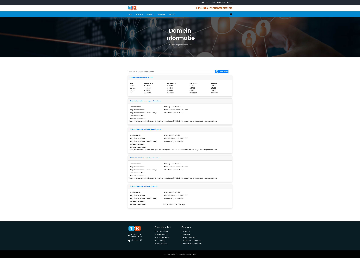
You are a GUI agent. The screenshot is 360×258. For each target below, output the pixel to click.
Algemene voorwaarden (192, 241)
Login (230, 2)
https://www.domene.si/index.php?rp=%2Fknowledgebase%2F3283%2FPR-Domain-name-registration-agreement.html (173, 121)
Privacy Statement (190, 238)
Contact (172, 14)
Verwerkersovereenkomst (192, 244)
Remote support (209, 2)
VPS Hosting (161, 241)
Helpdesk (221, 2)
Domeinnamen (162, 244)
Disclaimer (187, 234)
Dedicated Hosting (163, 238)
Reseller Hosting (162, 234)
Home (130, 14)
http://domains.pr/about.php (174, 204)
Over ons (139, 14)
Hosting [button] (149, 14)
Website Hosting (162, 231)
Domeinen (161, 14)
